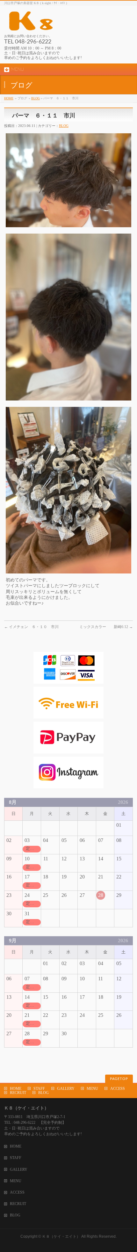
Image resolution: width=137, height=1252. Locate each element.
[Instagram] (68, 785)
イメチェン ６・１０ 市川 (31, 627)
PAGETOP (119, 1079)
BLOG (35, 98)
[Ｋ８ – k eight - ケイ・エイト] (60, 23)
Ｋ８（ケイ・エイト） (61, 1236)
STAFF (39, 1088)
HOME (8, 98)
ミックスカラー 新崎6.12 (106, 627)
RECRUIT (18, 1092)
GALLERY (66, 1088)
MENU (92, 1088)
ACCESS (117, 1088)
